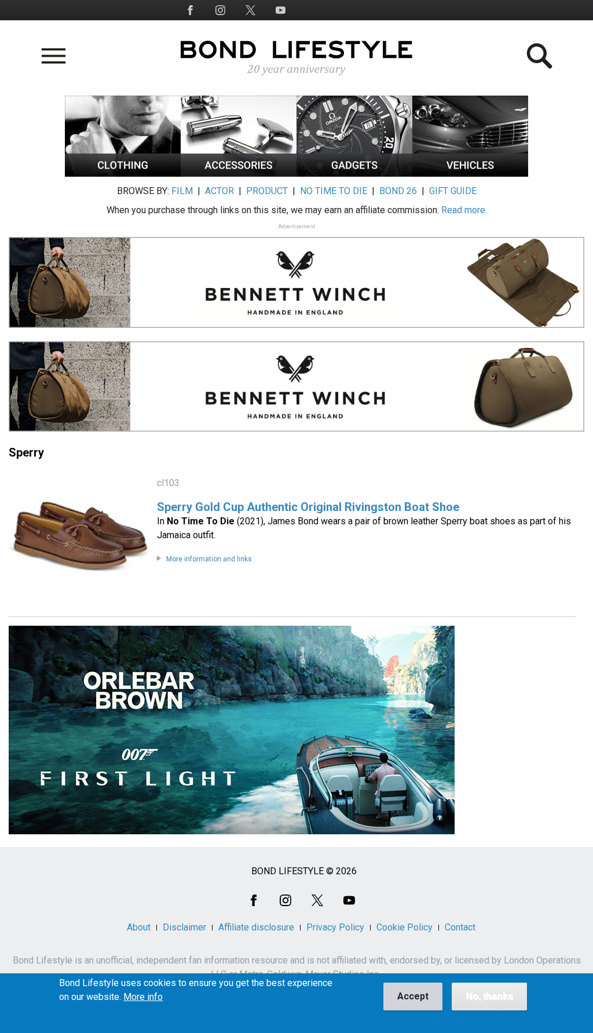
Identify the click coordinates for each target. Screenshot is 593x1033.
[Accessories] (238, 173)
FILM (182, 190)
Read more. (464, 210)
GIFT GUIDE (453, 190)
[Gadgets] (354, 173)
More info (143, 997)
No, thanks (489, 996)
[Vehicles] (470, 173)
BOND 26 (398, 190)
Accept (413, 996)
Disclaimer (184, 927)
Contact (460, 927)
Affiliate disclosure (256, 927)
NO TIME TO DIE (333, 190)
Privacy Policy (335, 927)
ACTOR (219, 190)
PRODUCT (267, 190)
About (139, 927)
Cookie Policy (404, 927)
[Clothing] (123, 173)
